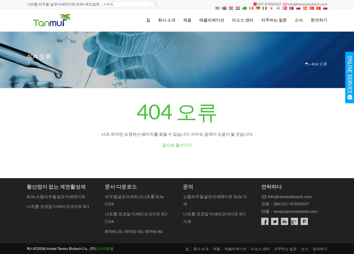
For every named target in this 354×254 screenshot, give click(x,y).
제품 (187, 19)
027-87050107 (269, 4)
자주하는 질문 (274, 19)
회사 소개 (166, 19)
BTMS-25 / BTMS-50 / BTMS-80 (133, 231)
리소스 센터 (242, 19)
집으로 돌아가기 (177, 144)
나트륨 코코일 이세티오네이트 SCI (58, 206)
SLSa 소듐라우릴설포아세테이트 (56, 196)
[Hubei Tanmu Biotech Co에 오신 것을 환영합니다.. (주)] (52, 24)
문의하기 (319, 19)
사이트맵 (106, 248)
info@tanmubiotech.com (307, 4)
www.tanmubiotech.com (295, 211)
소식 (299, 19)
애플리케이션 (211, 19)
